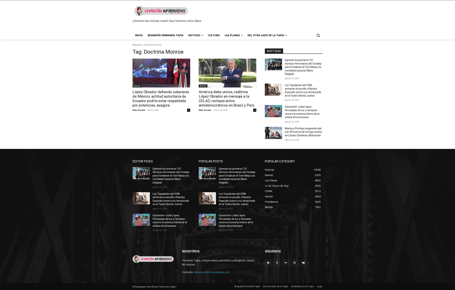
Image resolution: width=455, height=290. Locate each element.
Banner (137, 86)
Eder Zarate (139, 110)
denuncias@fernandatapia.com (212, 272)
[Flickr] (285, 262)
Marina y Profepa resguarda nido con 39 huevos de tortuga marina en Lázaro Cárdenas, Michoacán (303, 132)
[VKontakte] (303, 262)
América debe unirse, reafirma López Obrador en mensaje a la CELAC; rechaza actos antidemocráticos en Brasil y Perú (226, 98)
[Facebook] (277, 262)
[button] (318, 35)
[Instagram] (294, 262)
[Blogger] (268, 262)
